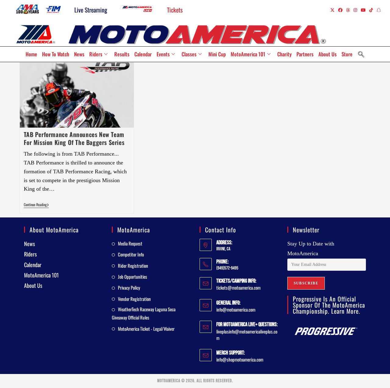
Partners (305, 54)
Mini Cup (217, 54)
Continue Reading (36, 205)
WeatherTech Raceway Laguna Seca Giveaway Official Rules (144, 313)
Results (121, 54)
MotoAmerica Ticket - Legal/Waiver (146, 328)
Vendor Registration (134, 298)
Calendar (143, 54)
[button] (361, 54)
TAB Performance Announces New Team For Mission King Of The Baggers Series (74, 138)
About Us (327, 54)
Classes (189, 54)
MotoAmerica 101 (248, 54)
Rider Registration (133, 265)
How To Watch (55, 54)
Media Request (130, 243)
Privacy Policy (129, 287)
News (79, 54)
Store (347, 54)
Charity (284, 54)
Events (163, 54)
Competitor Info (131, 254)
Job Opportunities (132, 276)
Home (31, 54)
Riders (95, 54)
